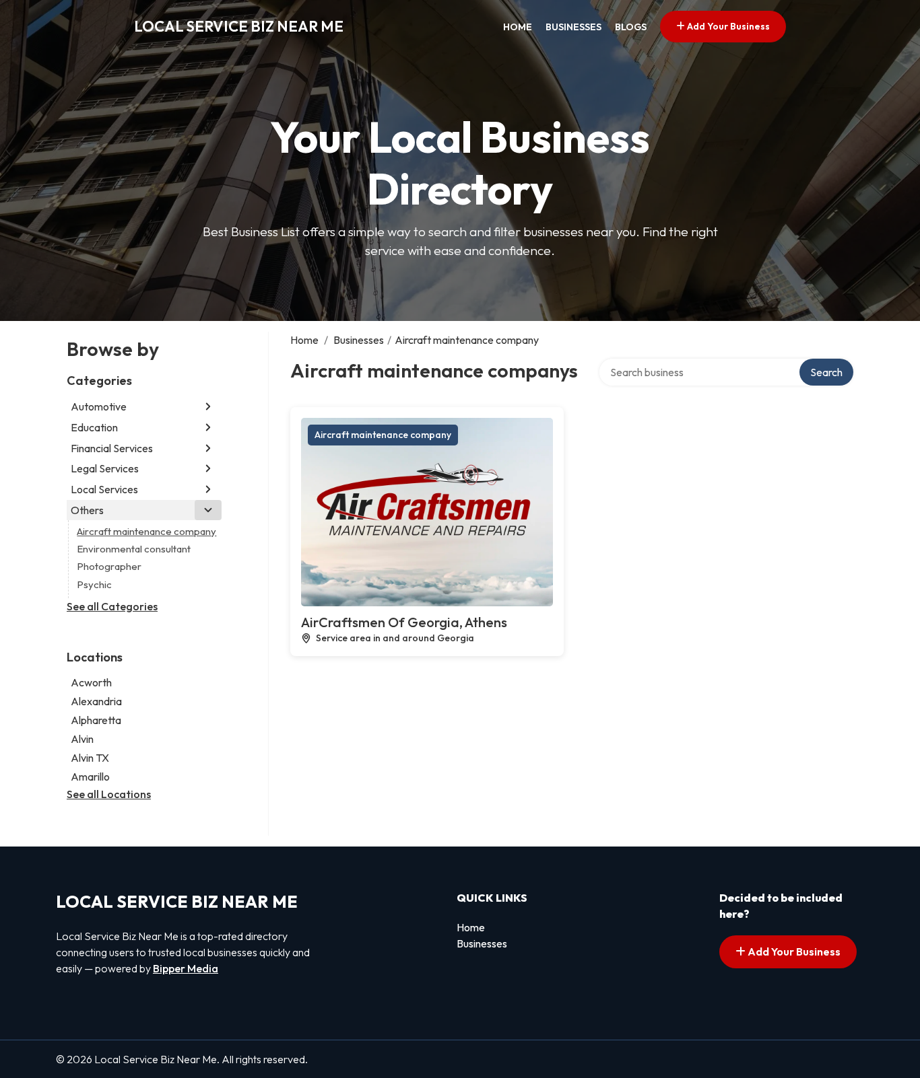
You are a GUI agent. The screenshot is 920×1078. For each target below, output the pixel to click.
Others (87, 510)
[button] (208, 406)
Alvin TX (90, 757)
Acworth (91, 682)
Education (94, 427)
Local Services (104, 489)
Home (517, 27)
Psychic (94, 584)
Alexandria (96, 701)
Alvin (82, 739)
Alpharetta (96, 720)
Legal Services (105, 468)
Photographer (109, 566)
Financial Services (112, 448)
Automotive (99, 406)
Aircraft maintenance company (146, 531)
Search (826, 372)
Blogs (631, 27)
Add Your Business (727, 26)
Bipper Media (185, 968)
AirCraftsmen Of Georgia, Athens (404, 622)
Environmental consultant (134, 548)
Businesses (573, 27)
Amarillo (90, 776)
